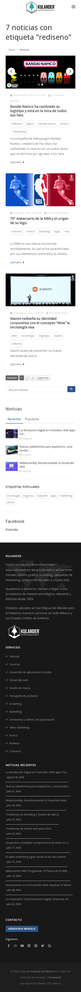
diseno (64, 123)
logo (57, 231)
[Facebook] (9, 946)
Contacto (15, 751)
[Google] (49, 946)
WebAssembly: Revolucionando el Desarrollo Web (47, 464)
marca (30, 231)
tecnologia (28, 335)
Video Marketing (19, 727)
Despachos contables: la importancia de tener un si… (38, 842)
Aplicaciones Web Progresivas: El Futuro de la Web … (38, 871)
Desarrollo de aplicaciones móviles (30, 672)
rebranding (19, 131)
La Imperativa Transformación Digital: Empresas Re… (38, 899)
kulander (42, 495)
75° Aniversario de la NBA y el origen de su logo (39, 220)
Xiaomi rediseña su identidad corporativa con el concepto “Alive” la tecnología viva (40, 322)
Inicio (12, 49)
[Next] (69, 71)
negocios (28, 495)
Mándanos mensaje (21, 928)
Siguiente (42, 378)
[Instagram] (15, 946)
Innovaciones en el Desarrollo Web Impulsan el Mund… (39, 885)
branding (44, 231)
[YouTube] (22, 946)
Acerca (13, 735)
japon (30, 123)
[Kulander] (40, 8)
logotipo (44, 335)
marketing (66, 495)
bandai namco (47, 123)
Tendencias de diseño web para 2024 (28, 828)
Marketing (15, 711)
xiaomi (58, 335)
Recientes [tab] (14, 419)
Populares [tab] (32, 419)
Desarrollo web (18, 680)
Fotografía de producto (23, 696)
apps (54, 495)
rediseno (16, 123)
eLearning (15, 704)
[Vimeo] (36, 946)
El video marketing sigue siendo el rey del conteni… (37, 857)
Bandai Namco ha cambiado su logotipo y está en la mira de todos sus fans (38, 110)
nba (67, 231)
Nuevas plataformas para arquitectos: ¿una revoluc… (46, 448)
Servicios (14, 664)
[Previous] (11, 71)
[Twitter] (43, 946)
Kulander (12, 529)
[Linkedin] (29, 946)
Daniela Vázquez (60, 212)
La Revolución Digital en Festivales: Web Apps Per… (47, 432)
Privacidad (55, 977)
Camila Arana (60, 312)
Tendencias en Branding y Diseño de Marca (32, 814)
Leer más (16, 162)
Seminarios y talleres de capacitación (31, 719)
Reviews (14, 743)
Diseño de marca (19, 688)
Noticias (24, 49)
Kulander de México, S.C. (45, 971)
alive (14, 335)
